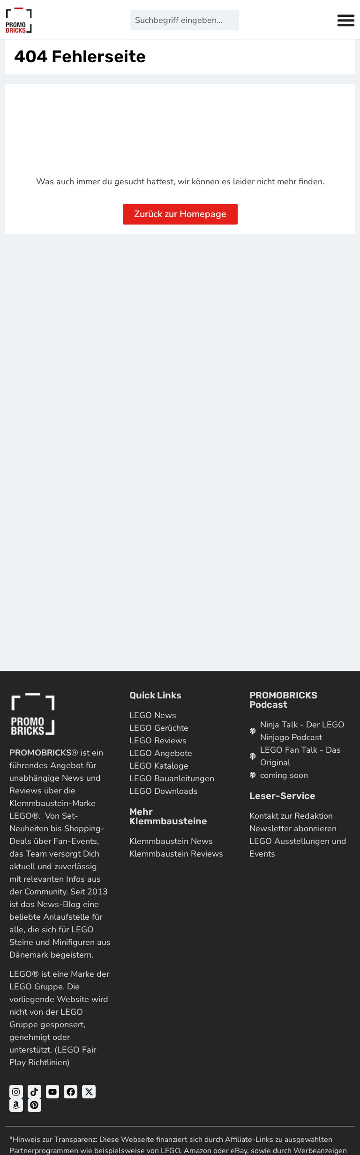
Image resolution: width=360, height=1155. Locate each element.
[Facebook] (70, 1091)
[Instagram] (16, 1091)
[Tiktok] (34, 1091)
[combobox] (184, 20)
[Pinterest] (34, 1105)
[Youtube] (53, 1091)
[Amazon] (16, 1105)
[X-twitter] (89, 1091)
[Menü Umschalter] (346, 20)
